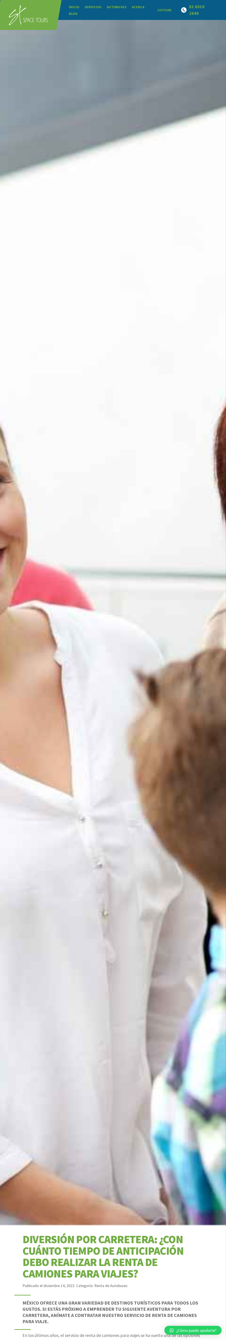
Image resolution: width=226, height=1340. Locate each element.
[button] (193, 1330)
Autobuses (116, 7)
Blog (73, 13)
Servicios (93, 7)
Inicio (74, 7)
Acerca (138, 7)
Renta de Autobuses (111, 1285)
